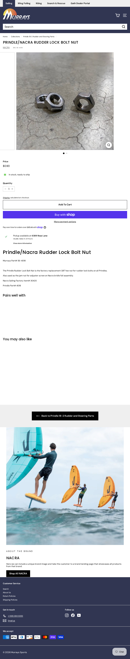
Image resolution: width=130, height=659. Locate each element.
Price (5, 161)
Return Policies (9, 596)
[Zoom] (109, 145)
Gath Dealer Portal (80, 3)
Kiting (39, 3)
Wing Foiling (24, 3)
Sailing (9, 3)
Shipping (6, 198)
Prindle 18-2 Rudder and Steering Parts (38, 36)
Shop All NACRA (18, 573)
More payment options (65, 221)
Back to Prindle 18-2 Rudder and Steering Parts (67, 415)
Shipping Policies (10, 600)
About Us (7, 592)
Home (5, 36)
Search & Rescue (56, 3)
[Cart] (118, 15)
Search (6, 589)
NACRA (6, 47)
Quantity (7, 183)
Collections (15, 36)
